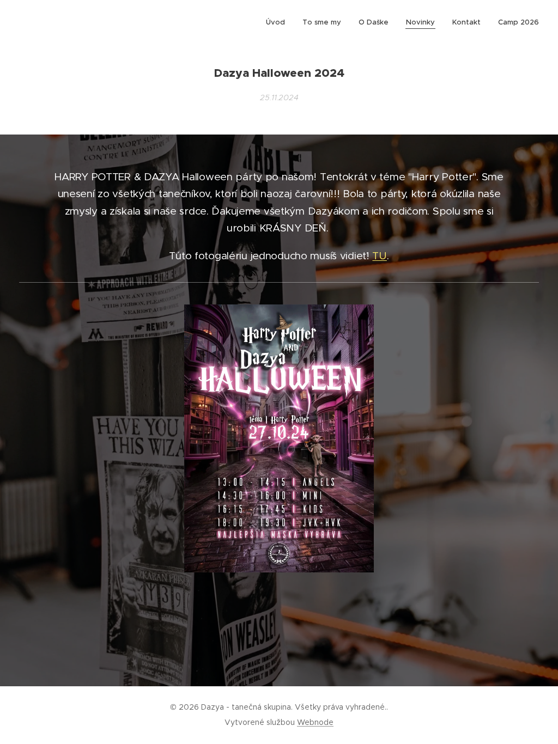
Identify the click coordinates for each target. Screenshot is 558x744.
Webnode (315, 722)
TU (379, 255)
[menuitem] (278, 22)
